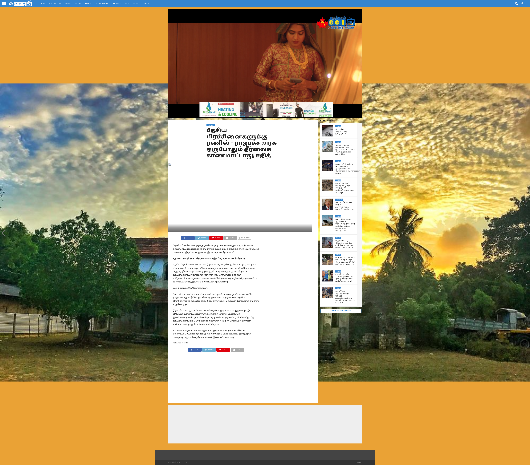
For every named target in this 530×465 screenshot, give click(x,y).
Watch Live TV (55, 3)
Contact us (148, 3)
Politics (88, 3)
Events (68, 3)
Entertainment (102, 3)
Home (43, 3)
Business (117, 3)
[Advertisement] (216, 375)
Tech (127, 3)
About (359, 462)
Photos (78, 3)
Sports (136, 3)
